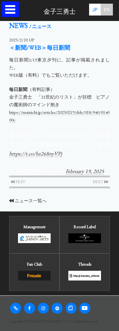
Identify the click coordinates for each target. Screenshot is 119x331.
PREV (20, 181)
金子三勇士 (60, 11)
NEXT (98, 181)
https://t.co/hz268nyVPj (35, 153)
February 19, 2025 (85, 171)
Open (12, 9)
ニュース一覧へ (30, 201)
